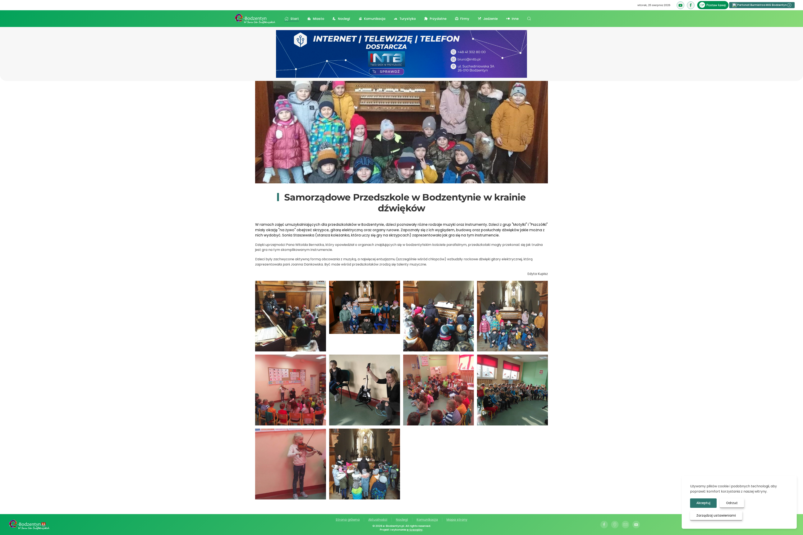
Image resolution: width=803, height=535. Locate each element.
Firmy (464, 19)
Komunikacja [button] (374, 19)
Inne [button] (515, 19)
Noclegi (402, 519)
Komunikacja (427, 519)
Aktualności (377, 519)
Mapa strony (456, 519)
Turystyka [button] (407, 19)
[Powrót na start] (255, 18)
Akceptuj (703, 503)
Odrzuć (732, 503)
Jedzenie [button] (490, 19)
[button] (529, 18)
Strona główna (348, 519)
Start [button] (294, 19)
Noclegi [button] (344, 19)
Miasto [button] (318, 19)
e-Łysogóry (415, 530)
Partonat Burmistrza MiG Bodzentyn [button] (762, 5)
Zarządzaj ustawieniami (716, 515)
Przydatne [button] (438, 19)
